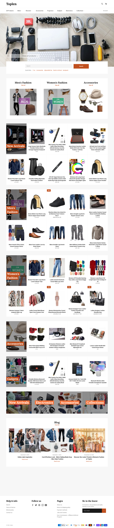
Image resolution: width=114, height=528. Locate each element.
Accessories (39, 11)
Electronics (69, 11)
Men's (19, 11)
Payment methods (62, 510)
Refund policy (10, 510)
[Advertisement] (53, 483)
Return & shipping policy (63, 507)
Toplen (11, 4)
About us (59, 505)
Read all (57, 425)
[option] (57, 40)
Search (81, 66)
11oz (34, 70)
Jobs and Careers (62, 512)
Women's (28, 11)
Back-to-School (57, 70)
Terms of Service (10, 507)
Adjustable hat (48, 70)
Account (105, 10)
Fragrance (50, 11)
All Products (10, 11)
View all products (30, 54)
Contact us (9, 512)
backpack (65, 70)
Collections (80, 11)
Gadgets (59, 11)
